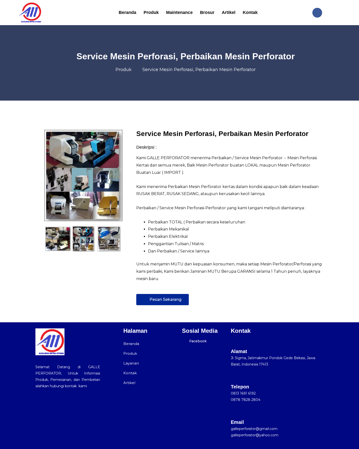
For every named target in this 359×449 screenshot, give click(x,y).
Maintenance (179, 12)
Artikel (228, 12)
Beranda (127, 12)
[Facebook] (317, 13)
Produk (151, 12)
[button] (40, 239)
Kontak (250, 12)
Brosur (207, 12)
